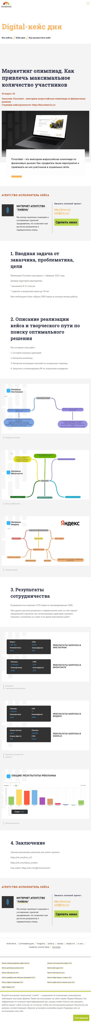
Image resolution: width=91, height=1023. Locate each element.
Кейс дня (20, 37)
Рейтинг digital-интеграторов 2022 (12, 982)
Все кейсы (7, 37)
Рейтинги (11, 944)
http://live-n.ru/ (62, 209)
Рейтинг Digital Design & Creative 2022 (59, 977)
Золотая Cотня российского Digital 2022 (59, 963)
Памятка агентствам (39, 947)
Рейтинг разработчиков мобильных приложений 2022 (18, 977)
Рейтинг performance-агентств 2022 (13, 968)
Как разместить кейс (40, 37)
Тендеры (41, 944)
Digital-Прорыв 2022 (8, 987)
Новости (70, 944)
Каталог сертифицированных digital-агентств (15, 963)
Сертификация (26, 944)
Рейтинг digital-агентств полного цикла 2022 (61, 982)
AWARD (60, 944)
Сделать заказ (66, 222)
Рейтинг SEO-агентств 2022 (10, 972)
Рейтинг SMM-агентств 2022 (56, 972)
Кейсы (51, 944)
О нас (80, 944)
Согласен (81, 1018)
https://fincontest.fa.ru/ (43, 104)
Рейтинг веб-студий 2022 (55, 968)
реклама (56, 947)
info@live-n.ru (61, 213)
